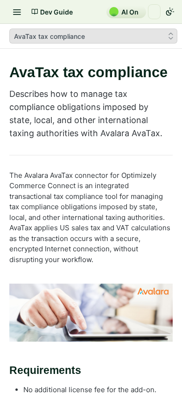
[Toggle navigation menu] (16, 11)
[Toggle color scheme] (169, 11)
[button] (91, 312)
